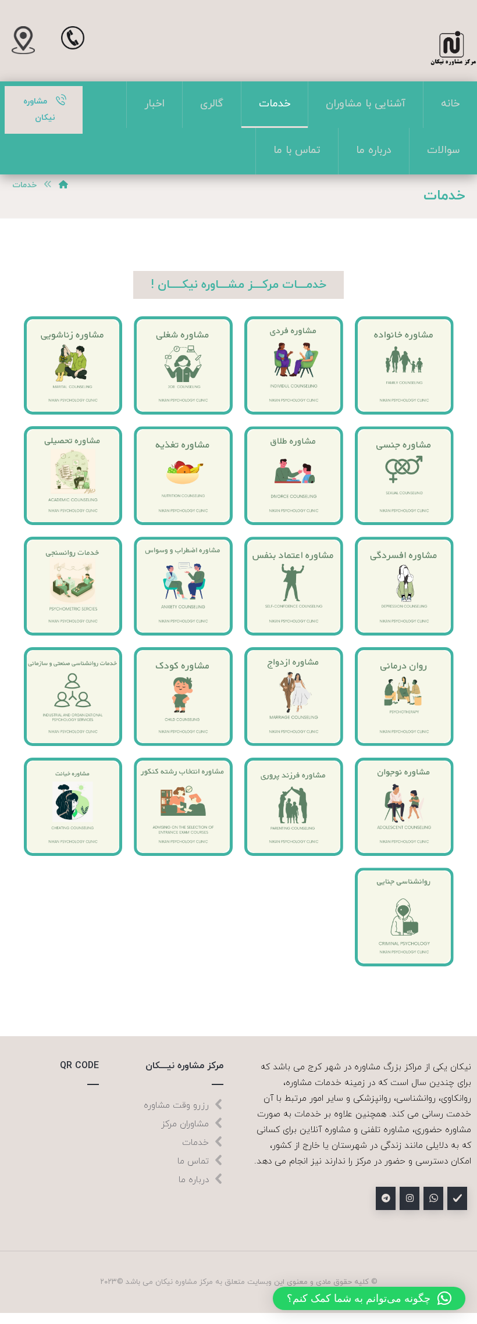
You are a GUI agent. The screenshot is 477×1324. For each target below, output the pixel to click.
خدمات (195, 1143)
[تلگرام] (386, 1198)
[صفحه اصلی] (63, 185)
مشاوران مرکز (185, 1124)
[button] (369, 1298)
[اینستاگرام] (409, 1198)
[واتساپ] (433, 1198)
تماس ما (193, 1161)
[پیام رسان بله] (457, 1198)
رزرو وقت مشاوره (176, 1106)
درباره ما (194, 1180)
